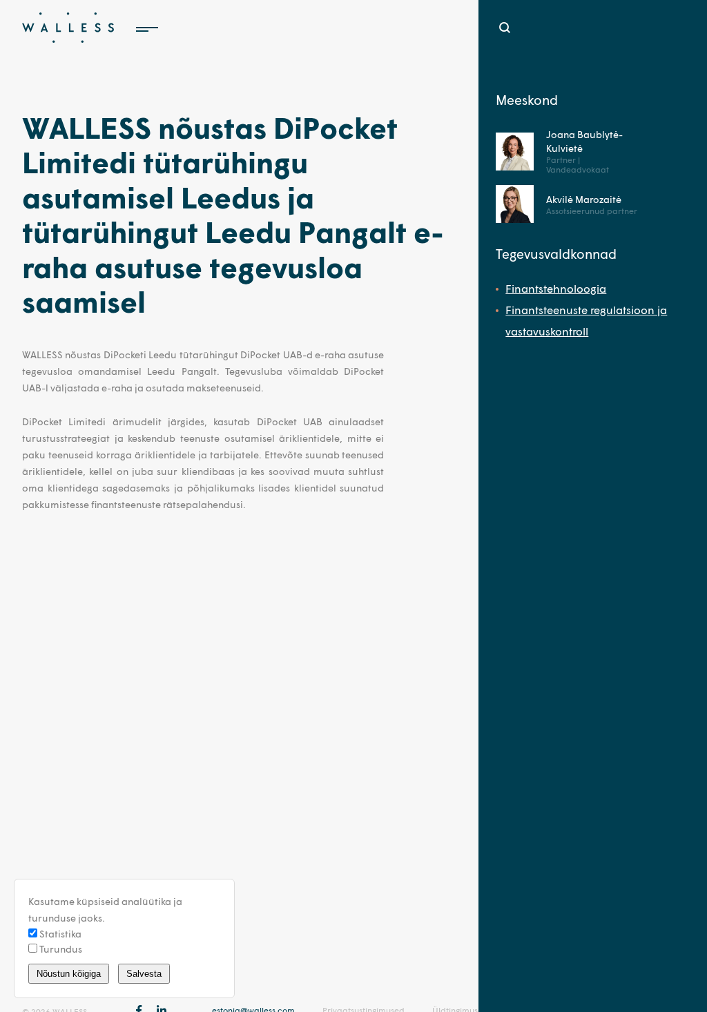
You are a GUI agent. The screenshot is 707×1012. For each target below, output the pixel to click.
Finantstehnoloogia (555, 288)
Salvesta (144, 974)
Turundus (59, 949)
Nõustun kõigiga (69, 974)
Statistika (59, 934)
